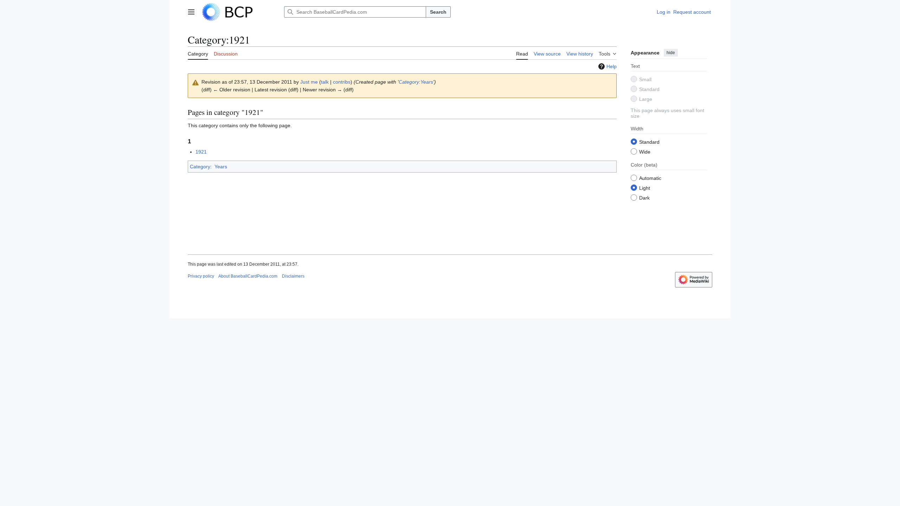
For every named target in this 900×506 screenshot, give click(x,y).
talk (325, 82)
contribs (342, 82)
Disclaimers (293, 276)
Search (438, 12)
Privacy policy (201, 276)
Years (220, 166)
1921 (201, 152)
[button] (191, 12)
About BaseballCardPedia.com (247, 276)
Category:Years (416, 82)
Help (611, 66)
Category (200, 166)
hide (671, 52)
